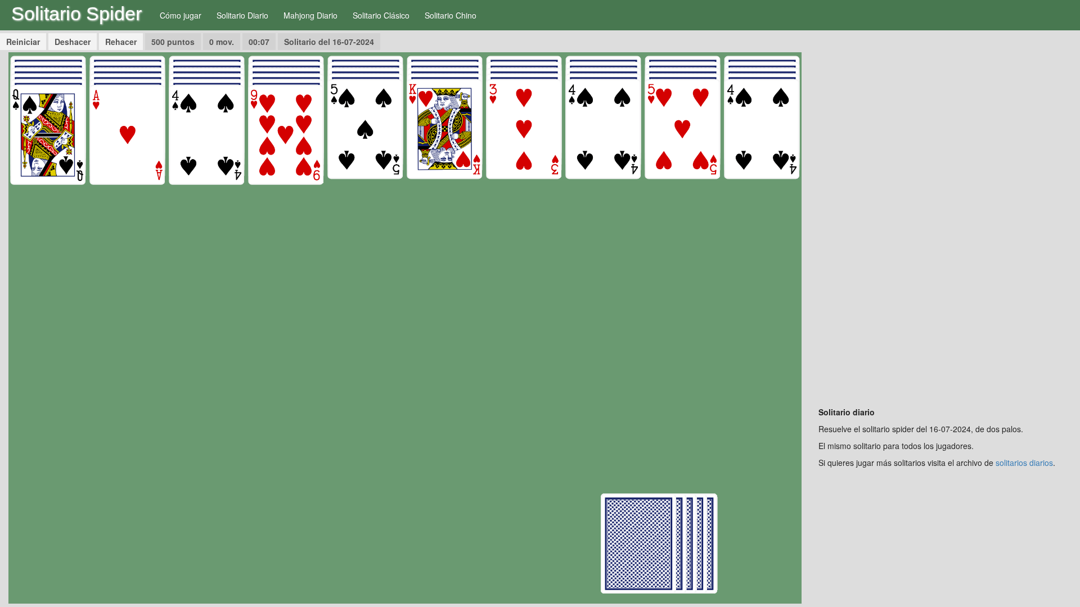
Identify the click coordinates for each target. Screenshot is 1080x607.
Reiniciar (23, 41)
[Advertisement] (945, 220)
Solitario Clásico (381, 15)
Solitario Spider (76, 13)
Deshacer (73, 41)
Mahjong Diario (311, 15)
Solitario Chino (450, 15)
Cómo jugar (180, 15)
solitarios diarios (1024, 462)
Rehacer (121, 41)
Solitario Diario (242, 15)
